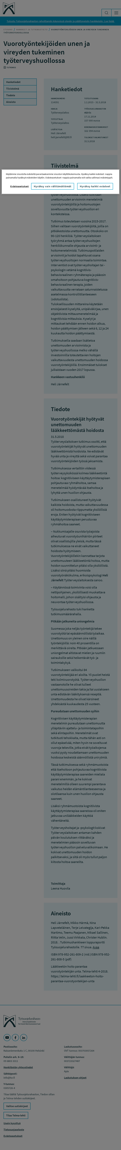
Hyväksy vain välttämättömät (52, 186)
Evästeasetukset (19, 186)
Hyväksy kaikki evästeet (95, 186)
